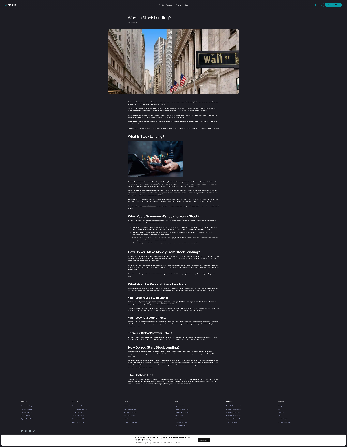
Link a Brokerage (77, 412)
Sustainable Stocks (130, 409)
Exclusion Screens (78, 422)
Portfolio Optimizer (27, 412)
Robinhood (173, 360)
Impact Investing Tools (233, 415)
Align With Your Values (79, 419)
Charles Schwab (185, 360)
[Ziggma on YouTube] (30, 431)
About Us (281, 412)
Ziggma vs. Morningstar (233, 419)
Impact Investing (180, 406)
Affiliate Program (283, 419)
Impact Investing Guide (182, 409)
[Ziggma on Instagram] (34, 431)
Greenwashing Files (181, 425)
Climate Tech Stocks (130, 422)
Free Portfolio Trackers (233, 409)
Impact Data (179, 415)
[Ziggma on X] (26, 431)
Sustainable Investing (182, 412)
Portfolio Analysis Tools (233, 406)
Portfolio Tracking (26, 406)
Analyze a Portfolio (78, 406)
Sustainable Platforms (233, 412)
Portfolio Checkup (26, 409)
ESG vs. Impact (179, 419)
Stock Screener (26, 415)
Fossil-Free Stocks (129, 415)
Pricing (178, 5)
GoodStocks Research (285, 422)
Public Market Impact (181, 422)
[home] (10, 5)
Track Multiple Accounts (80, 409)
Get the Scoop (203, 440)
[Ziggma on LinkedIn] (22, 431)
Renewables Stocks (130, 412)
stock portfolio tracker (149, 206)
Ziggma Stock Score (27, 419)
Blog (186, 5)
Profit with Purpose (165, 5)
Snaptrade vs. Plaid (232, 422)
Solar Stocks (127, 419)
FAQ (279, 409)
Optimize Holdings (78, 415)
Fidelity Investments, (163, 360)
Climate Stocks (128, 406)
